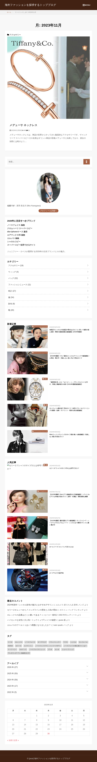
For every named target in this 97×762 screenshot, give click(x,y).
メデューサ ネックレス (23, 125)
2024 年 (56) (12, 680)
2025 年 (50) (12, 673)
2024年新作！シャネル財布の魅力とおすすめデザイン (30, 605)
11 (29, 130)
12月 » (16, 740)
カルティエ (22, 649)
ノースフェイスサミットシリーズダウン (48, 646)
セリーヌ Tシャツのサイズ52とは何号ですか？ (64, 468)
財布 (11, 304)
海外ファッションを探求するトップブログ (30, 4)
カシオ (57, 649)
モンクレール (83, 642)
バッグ (13, 278)
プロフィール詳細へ (48, 211)
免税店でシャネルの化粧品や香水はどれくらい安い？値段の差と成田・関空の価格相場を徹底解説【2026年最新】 (69, 331)
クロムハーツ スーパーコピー (19, 228)
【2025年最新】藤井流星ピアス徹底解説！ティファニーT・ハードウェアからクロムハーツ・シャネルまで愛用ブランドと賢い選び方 (69, 523)
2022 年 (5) (12, 692)
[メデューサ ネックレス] (48, 77)
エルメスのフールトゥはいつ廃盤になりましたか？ (29, 625)
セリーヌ (18, 646)
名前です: (11, 206)
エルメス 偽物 (13, 238)
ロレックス (18, 642)
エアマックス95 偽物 (16, 235)
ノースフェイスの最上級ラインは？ (75, 646)
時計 (12, 291)
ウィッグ (13, 272)
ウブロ (65, 642)
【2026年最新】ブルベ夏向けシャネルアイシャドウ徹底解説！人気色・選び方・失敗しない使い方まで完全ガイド (69, 357)
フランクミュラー (55, 642)
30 (48, 734)
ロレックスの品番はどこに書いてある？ (24, 615)
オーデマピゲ (42, 642)
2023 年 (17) (12, 686)
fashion (10, 646)
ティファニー (12, 649)
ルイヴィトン (28, 646)
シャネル (73, 642)
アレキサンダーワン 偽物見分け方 (19, 653)
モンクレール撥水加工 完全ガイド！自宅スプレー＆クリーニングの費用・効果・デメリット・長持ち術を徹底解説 (69, 409)
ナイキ (10, 642)
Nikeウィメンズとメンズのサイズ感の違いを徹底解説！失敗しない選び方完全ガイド (69, 435)
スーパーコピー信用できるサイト (21, 245)
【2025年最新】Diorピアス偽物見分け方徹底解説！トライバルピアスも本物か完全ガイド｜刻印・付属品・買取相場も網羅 (69, 495)
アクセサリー (15, 35)
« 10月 (10, 740)
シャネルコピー (13, 242)
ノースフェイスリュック (37, 649)
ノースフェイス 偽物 (16, 225)
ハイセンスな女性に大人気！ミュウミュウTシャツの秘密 (31, 620)
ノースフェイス (30, 642)
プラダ (50, 649)
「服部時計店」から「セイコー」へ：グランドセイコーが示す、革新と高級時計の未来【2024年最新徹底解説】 (68, 383)
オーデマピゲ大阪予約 (56, 573)
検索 (86, 161)
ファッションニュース (19, 285)
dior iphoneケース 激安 (17, 232)
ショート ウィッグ (68, 649)
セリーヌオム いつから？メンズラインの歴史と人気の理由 (32, 610)
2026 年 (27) (12, 667)
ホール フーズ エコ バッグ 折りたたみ (61, 547)
